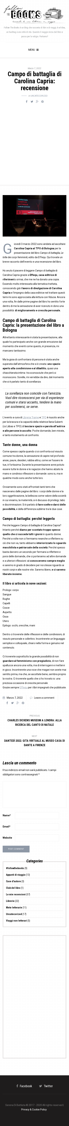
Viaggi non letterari (16, 920)
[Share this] (26, 101)
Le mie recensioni (16, 894)
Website (7, 837)
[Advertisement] (34, 140)
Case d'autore (13, 881)
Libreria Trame (31, 417)
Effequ (23, 687)
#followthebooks (15, 868)
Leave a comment (44, 697)
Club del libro (13, 887)
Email (6, 826)
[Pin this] (42, 101)
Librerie (10, 901)
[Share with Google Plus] (37, 101)
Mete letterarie (14, 907)
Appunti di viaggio (15, 874)
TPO (43, 417)
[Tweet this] (31, 101)
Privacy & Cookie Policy (34, 1109)
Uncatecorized (39, 96)
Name (7, 815)
